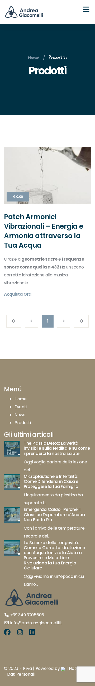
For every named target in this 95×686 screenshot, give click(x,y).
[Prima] (13, 321)
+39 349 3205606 (27, 615)
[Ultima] (81, 321)
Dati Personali (21, 674)
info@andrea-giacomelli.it (36, 623)
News (20, 415)
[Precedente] (31, 321)
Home (33, 57)
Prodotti (58, 57)
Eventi (21, 407)
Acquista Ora (17, 294)
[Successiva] (63, 321)
